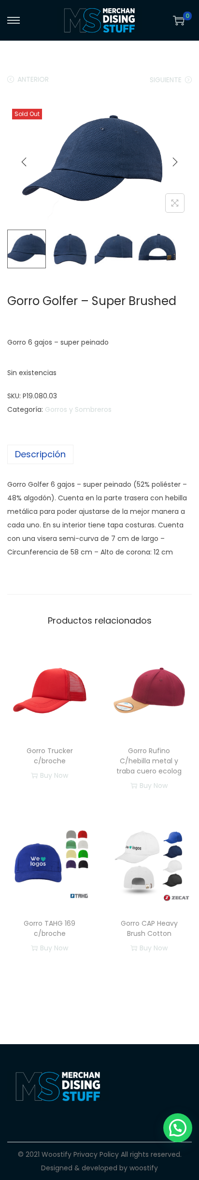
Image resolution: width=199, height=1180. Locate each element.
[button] (177, 1127)
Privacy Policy (96, 1154)
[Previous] (24, 162)
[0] (179, 20)
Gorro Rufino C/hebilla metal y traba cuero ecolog (149, 761)
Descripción (40, 454)
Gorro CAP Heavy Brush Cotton (149, 928)
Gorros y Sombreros (78, 409)
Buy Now (54, 775)
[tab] (99, 454)
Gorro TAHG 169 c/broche (49, 928)
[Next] (175, 162)
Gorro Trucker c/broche (50, 756)
